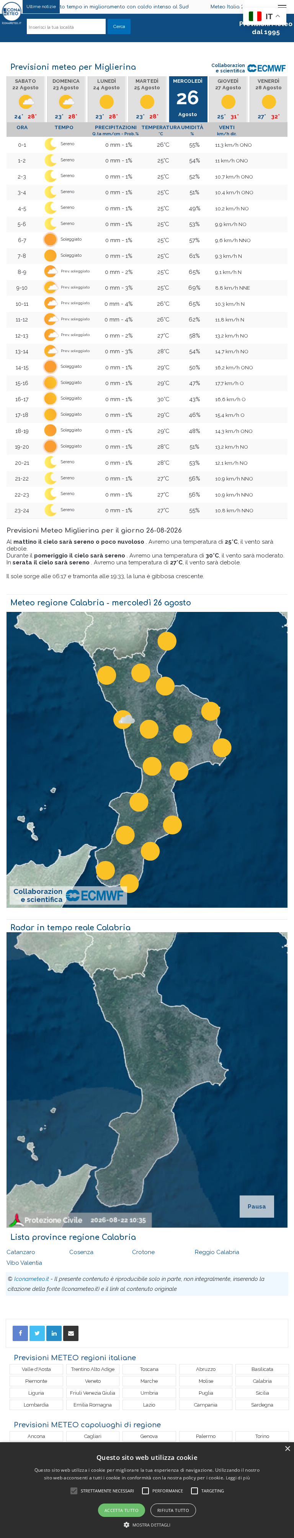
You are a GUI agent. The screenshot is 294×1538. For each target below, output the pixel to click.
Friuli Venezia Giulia (92, 1393)
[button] (147, 1525)
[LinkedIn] (54, 1333)
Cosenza (81, 1252)
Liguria (36, 1393)
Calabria (262, 1381)
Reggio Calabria (217, 1252)
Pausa (257, 1206)
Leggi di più (238, 1478)
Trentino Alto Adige (92, 1369)
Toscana (149, 1369)
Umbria (149, 1393)
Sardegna (262, 1405)
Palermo (206, 1436)
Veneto (93, 1381)
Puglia (206, 1393)
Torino (262, 1436)
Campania (205, 1405)
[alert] (147, 1490)
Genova (149, 1436)
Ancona (36, 1436)
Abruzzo (206, 1369)
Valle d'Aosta (36, 1369)
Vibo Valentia (24, 1262)
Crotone (143, 1252)
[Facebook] (20, 1333)
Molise (206, 1381)
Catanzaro (21, 1252)
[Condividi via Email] (70, 1333)
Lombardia (36, 1405)
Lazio (149, 1405)
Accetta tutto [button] (122, 1510)
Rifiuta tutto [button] (173, 1510)
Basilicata (262, 1369)
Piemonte (36, 1381)
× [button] (287, 1449)
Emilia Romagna (93, 1405)
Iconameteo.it (31, 1279)
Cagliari (92, 1436)
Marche (149, 1381)
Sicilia (262, 1393)
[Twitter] (37, 1333)
